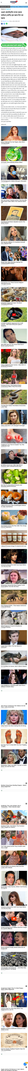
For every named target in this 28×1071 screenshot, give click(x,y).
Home (2, 9)
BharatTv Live (6, 21)
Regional (8, 9)
